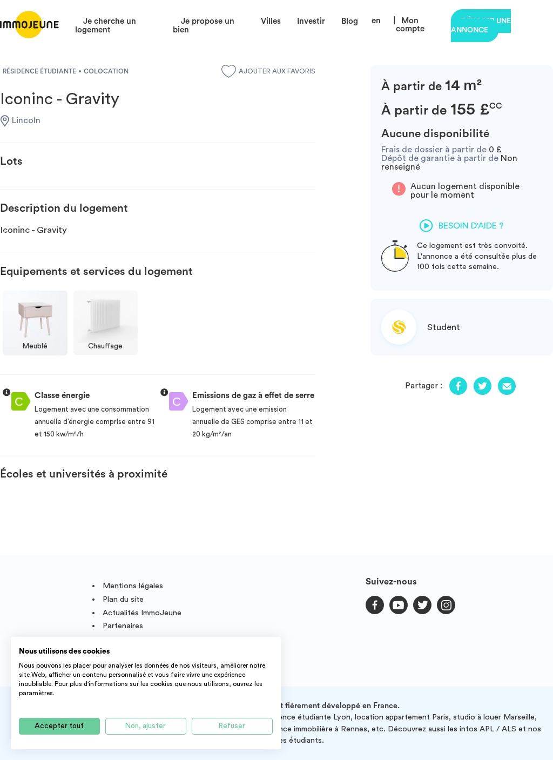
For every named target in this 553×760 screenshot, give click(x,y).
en (376, 21)
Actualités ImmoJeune (142, 613)
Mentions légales (133, 586)
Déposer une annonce (481, 25)
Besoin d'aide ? (471, 225)
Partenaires (123, 626)
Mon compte (410, 25)
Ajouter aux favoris (277, 71)
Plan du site (123, 599)
